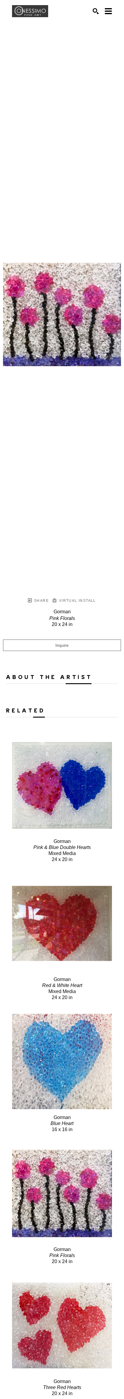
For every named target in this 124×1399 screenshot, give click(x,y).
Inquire (62, 645)
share (41, 601)
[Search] (96, 11)
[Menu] (108, 11)
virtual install (76, 601)
